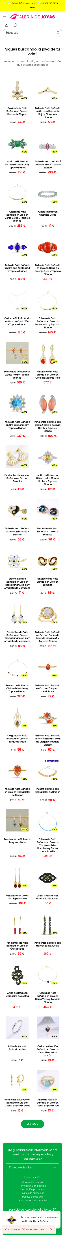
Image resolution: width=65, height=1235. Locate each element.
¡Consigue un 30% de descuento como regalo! (26, 1229)
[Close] (51, 1229)
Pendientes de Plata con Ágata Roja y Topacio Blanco (17, 374)
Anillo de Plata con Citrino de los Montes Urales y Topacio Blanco (47, 480)
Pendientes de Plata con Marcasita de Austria (47, 944)
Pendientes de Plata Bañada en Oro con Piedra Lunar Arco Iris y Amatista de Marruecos (17, 637)
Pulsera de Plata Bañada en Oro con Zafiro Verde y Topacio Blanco (17, 216)
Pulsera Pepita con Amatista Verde (48, 213)
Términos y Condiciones (32, 1185)
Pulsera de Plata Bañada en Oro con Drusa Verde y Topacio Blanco (47, 997)
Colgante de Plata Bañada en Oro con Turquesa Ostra (17, 738)
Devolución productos (32, 1189)
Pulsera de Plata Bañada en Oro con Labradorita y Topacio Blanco (47, 323)
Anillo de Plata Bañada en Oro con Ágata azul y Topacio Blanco (17, 268)
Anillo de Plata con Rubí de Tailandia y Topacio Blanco (48, 164)
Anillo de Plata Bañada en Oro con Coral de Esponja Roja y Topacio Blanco (48, 270)
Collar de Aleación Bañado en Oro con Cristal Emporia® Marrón (47, 1051)
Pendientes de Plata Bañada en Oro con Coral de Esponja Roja (47, 374)
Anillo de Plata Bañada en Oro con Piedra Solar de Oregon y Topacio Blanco (47, 740)
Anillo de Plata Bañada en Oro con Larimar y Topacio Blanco (17, 425)
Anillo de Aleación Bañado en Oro (17, 1048)
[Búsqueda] (58, 33)
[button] (4, 17)
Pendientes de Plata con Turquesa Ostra (17, 841)
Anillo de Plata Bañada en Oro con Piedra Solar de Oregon (17, 792)
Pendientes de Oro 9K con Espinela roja (17, 897)
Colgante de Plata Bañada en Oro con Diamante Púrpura (17, 111)
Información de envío (32, 1182)
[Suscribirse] (55, 1168)
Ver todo (32, 1124)
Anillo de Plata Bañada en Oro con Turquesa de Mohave (47, 688)
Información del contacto (32, 1200)
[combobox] (32, 33)
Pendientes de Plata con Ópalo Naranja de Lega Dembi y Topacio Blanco (47, 426)
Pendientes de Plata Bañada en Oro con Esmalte (47, 531)
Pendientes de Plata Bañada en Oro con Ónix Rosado (17, 945)
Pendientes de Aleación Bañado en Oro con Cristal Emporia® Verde (17, 1102)
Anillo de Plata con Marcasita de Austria (47, 897)
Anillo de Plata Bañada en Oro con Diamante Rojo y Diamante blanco (47, 113)
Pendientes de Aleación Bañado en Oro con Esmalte (17, 478)
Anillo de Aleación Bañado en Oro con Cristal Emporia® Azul (47, 1102)
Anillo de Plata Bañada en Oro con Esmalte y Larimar (17, 531)
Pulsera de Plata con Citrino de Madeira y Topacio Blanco (17, 688)
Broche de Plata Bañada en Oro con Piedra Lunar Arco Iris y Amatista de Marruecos (17, 583)
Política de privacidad (32, 1193)
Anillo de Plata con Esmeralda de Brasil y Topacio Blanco (17, 164)
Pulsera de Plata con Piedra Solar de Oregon (47, 790)
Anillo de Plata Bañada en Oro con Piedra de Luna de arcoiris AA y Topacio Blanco (47, 637)
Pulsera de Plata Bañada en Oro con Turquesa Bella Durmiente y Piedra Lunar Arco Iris (47, 845)
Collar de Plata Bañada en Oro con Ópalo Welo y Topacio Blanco (17, 321)
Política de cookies (32, 1196)
